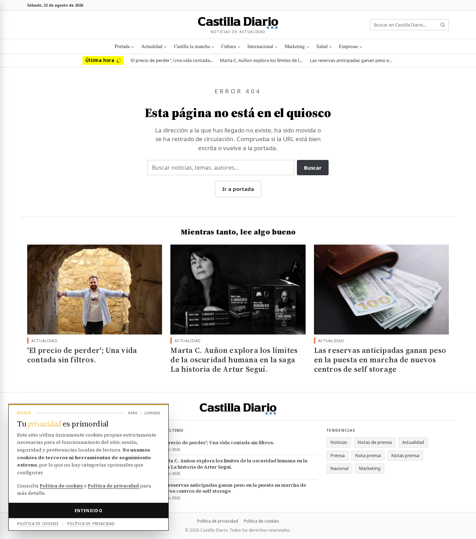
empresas (348, 46)
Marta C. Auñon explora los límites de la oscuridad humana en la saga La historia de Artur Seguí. (262, 60)
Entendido (88, 510)
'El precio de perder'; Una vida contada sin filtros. (172, 60)
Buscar (313, 167)
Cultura (228, 46)
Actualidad (151, 46)
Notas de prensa (375, 442)
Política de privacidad (217, 521)
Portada (122, 46)
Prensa (337, 455)
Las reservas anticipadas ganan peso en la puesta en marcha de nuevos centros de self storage (351, 60)
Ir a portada (238, 188)
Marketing (295, 46)
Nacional (339, 468)
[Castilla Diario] (238, 22)
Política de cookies (261, 521)
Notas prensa (405, 455)
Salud (322, 46)
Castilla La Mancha (192, 46)
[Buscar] (442, 25)
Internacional (260, 46)
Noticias (338, 442)
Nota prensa (368, 455)
